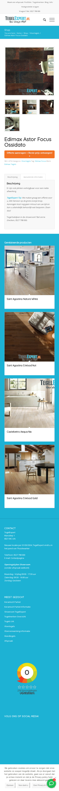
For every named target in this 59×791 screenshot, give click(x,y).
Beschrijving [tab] (13, 177)
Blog (47, 2)
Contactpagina (17, 558)
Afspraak (8, 640)
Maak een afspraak (15, 2)
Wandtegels (9, 636)
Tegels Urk (9, 621)
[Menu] (50, 20)
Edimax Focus (40, 161)
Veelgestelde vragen (30, 7)
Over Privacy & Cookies (43, 785)
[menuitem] (15, 2)
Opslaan (10, 785)
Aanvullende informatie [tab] (33, 177)
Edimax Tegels (10, 164)
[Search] (43, 20)
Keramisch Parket (12, 602)
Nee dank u (23, 785)
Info (51, 2)
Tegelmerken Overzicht (15, 616)
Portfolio (27, 2)
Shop (7, 30)
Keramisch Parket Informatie (17, 606)
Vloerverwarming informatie (17, 631)
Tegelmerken (38, 2)
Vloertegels (26, 161)
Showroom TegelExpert (15, 611)
